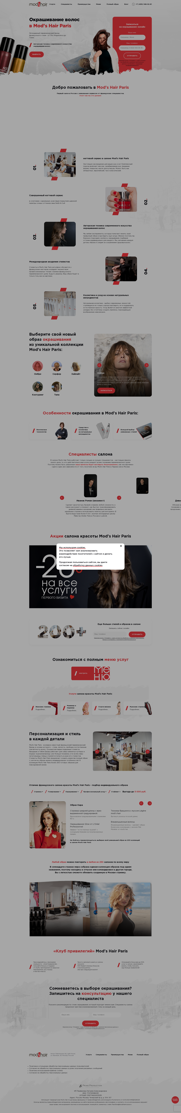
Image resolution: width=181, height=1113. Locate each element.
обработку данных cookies (87, 565)
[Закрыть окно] (121, 546)
